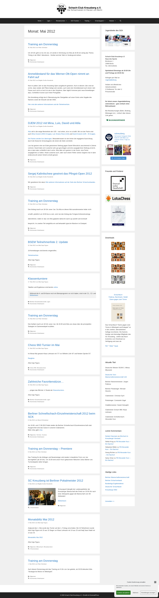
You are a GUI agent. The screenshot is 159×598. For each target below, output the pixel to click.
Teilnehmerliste (33, 255)
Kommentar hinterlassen (37, 62)
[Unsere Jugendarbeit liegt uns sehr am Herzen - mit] (127, 150)
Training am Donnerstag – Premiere (50, 448)
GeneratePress (94, 595)
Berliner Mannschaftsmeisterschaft (117, 477)
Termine (38, 435)
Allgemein (33, 60)
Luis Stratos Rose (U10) (61, 134)
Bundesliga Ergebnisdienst (114, 483)
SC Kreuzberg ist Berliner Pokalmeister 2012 (55, 480)
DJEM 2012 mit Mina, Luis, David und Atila (54, 123)
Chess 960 (33, 368)
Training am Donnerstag (43, 44)
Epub (116, 346)
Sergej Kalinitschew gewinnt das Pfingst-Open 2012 (60, 173)
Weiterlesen (34, 295)
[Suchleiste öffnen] (120, 21)
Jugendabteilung (110, 80)
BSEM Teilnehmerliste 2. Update (48, 242)
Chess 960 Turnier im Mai (44, 345)
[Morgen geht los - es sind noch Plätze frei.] (109, 150)
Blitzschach (39, 547)
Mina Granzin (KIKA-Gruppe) (42, 134)
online (56, 287)
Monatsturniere (60, 21)
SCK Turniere (75, 21)
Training (87, 21)
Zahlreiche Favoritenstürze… (46, 381)
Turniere (44, 435)
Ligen (48, 21)
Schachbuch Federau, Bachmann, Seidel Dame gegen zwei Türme (118, 297)
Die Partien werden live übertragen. (40, 139)
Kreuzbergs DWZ (111, 490)
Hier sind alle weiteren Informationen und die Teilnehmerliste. (49, 104)
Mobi (111, 346)
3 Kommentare (34, 549)
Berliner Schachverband (113, 480)
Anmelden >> (109, 501)
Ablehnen (135, 592)
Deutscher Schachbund (113, 487)
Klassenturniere (37, 278)
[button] (155, 582)
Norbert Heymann (111, 436)
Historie (111, 21)
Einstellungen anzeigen (148, 592)
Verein (39, 21)
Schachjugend (99, 21)
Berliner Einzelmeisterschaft (38, 301)
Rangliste (31, 358)
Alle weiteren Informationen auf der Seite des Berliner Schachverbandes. (71, 182)
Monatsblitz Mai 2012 (41, 519)
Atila (29, 131)
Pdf (106, 346)
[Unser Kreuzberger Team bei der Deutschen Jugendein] (118, 150)
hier (41, 430)
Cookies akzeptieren (123, 592)
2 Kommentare (34, 507)
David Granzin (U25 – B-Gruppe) (84, 134)
